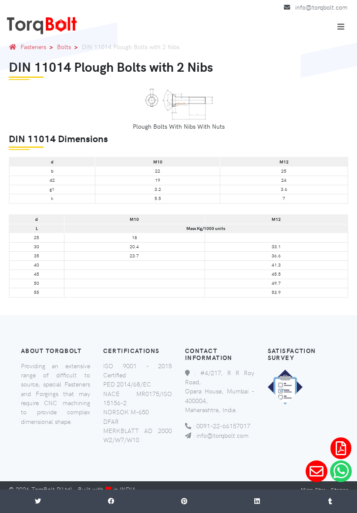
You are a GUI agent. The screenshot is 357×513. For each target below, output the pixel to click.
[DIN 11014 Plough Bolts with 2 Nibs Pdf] (340, 448)
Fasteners (33, 46)
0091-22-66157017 (223, 425)
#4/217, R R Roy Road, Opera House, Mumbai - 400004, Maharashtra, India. (219, 391)
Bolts (64, 46)
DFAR (111, 421)
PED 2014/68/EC (127, 384)
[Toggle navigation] (341, 26)
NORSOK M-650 (126, 411)
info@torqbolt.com (321, 7)
